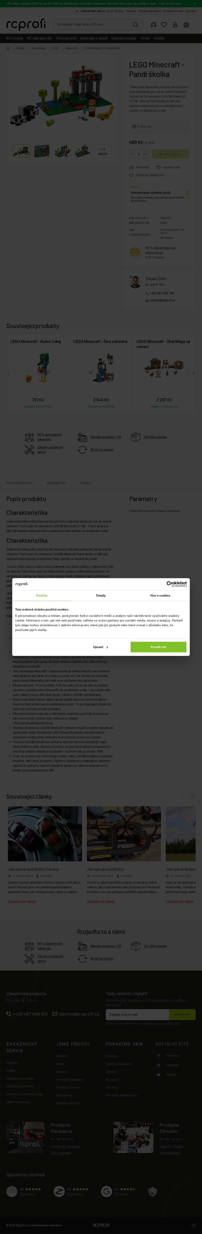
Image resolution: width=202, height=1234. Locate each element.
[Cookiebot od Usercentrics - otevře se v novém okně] (169, 584)
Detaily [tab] (101, 595)
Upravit (98, 646)
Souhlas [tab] (42, 595)
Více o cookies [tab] (160, 595)
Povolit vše (158, 646)
